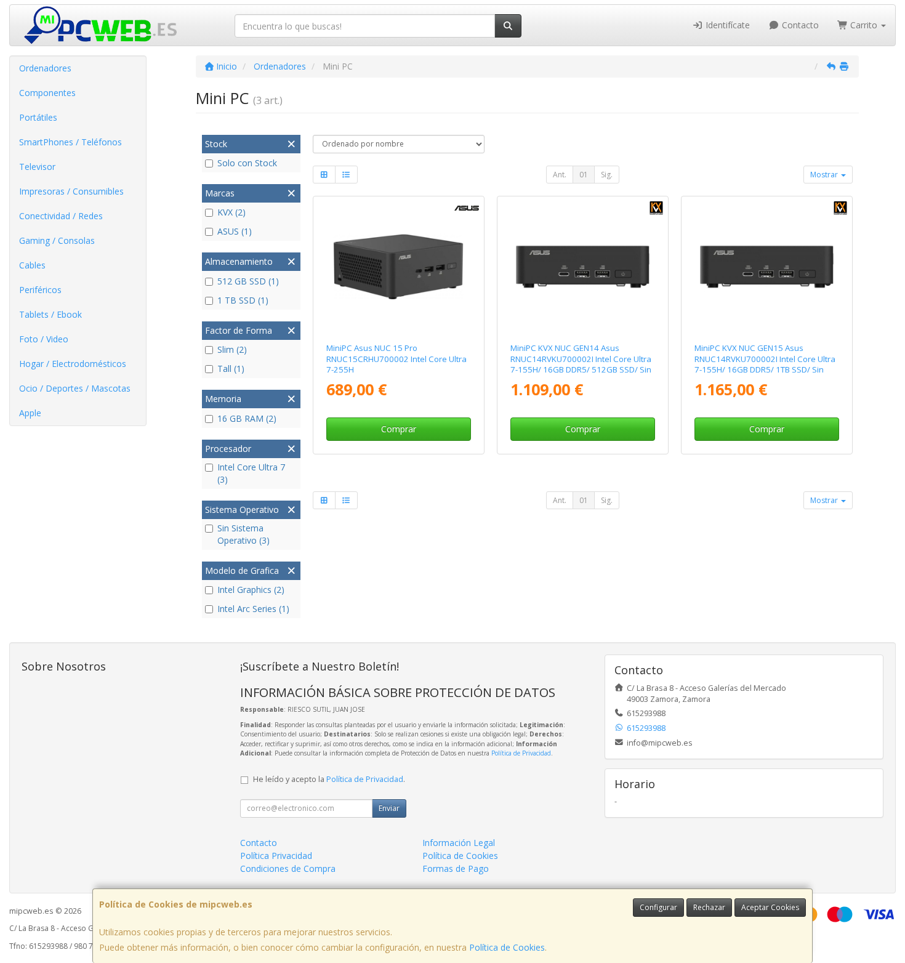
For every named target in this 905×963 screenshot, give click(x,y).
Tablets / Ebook (50, 314)
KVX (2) (231, 212)
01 (583, 174)
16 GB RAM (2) (246, 418)
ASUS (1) (234, 231)
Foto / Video (43, 339)
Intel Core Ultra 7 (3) (251, 473)
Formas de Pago (455, 868)
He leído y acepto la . (329, 779)
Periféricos (40, 290)
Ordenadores (45, 68)
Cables (32, 265)
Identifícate (726, 25)
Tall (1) (230, 368)
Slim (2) (232, 349)
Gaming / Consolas (57, 240)
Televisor (37, 166)
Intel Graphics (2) (250, 589)
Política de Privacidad (521, 753)
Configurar (658, 907)
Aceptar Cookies (770, 907)
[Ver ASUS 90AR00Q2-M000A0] (398, 267)
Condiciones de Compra (288, 868)
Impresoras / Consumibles (71, 191)
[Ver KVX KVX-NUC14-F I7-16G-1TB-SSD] (767, 267)
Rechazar (709, 907)
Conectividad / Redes (61, 216)
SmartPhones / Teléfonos (70, 142)
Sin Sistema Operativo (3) (243, 534)
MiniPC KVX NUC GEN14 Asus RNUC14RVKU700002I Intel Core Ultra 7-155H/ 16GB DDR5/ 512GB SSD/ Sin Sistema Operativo (580, 363)
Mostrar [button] (825, 174)
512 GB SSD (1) (248, 281)
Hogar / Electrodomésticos (72, 363)
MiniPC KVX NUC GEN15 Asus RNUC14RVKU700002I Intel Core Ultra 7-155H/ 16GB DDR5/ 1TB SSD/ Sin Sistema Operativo (764, 363)
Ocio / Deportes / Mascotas (75, 388)
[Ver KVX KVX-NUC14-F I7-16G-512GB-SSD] (583, 267)
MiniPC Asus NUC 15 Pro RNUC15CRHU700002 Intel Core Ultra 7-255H (396, 358)
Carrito (864, 25)
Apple (30, 413)
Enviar (389, 808)
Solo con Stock (247, 163)
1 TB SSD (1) (242, 300)
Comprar (398, 429)
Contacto (799, 25)
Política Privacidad (276, 855)
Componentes (47, 93)
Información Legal (458, 842)
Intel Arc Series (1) (253, 608)
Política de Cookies (507, 947)
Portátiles (38, 117)
